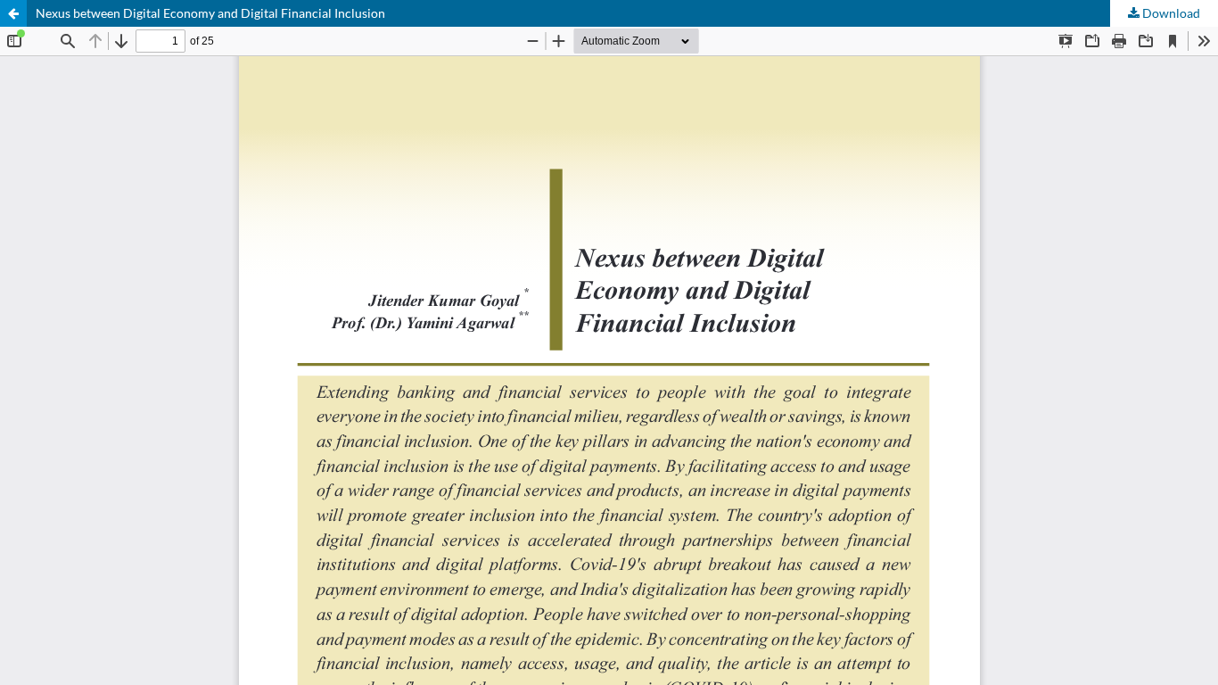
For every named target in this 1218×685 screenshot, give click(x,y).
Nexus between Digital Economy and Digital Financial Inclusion (210, 13)
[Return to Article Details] (13, 13)
